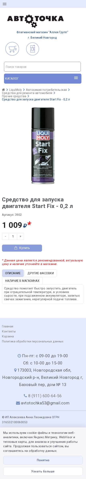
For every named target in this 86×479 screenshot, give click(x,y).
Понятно (43, 460)
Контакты (9, 331)
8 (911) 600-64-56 (45, 395)
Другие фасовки (41, 273)
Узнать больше (43, 471)
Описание (13, 273)
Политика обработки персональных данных (32, 341)
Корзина (8, 336)
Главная (7, 326)
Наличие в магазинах (22, 280)
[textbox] (42, 67)
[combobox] (42, 67)
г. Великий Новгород (42, 35)
